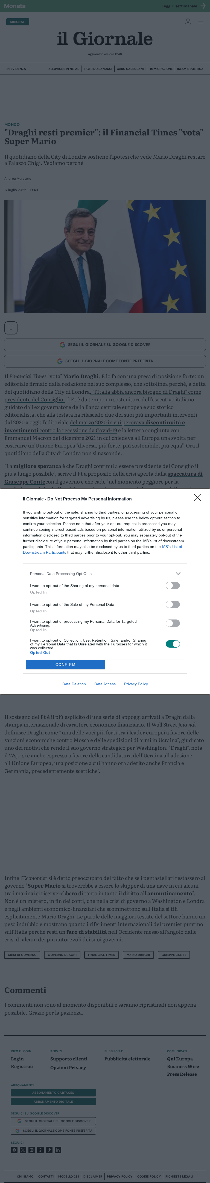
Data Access (105, 684)
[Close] (199, 499)
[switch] (173, 585)
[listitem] (105, 573)
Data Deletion (74, 684)
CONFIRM (66, 665)
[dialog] (105, 591)
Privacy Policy (136, 684)
